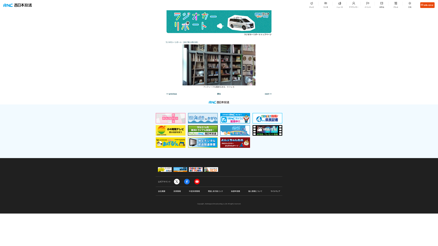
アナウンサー (353, 7)
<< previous (171, 93)
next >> (268, 93)
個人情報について (255, 191)
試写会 (381, 7)
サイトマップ (275, 191)
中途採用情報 (194, 191)
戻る (219, 93)
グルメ (395, 7)
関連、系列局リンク (215, 191)
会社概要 (161, 191)
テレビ (311, 7)
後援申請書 (235, 191)
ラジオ (325, 7)
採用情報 (177, 191)
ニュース (339, 7)
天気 (409, 7)
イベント (368, 7)
